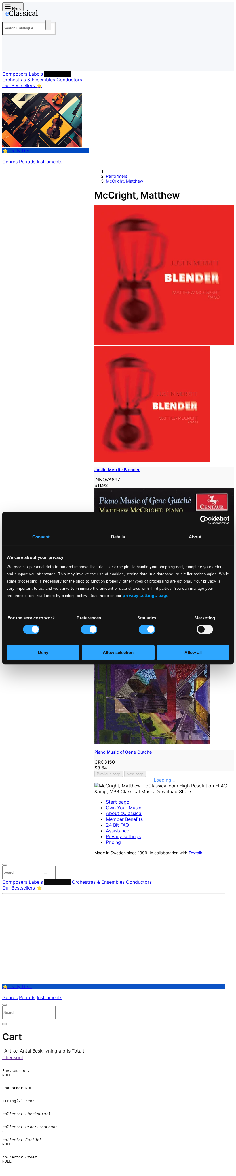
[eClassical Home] (47, 14)
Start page (117, 802)
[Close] (4, 865)
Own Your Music (123, 807)
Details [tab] (118, 536)
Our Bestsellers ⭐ (22, 85)
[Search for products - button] (48, 25)
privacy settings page (146, 595)
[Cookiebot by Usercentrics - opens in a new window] (204, 520)
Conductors (69, 80)
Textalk (195, 853)
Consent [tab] (41, 536)
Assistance (117, 831)
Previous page (109, 774)
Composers (14, 74)
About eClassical (124, 813)
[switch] (89, 629)
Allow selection (118, 652)
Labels (36, 74)
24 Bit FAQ (117, 825)
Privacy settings (123, 836)
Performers (57, 74)
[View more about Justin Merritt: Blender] (164, 343)
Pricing (113, 842)
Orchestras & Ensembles (28, 80)
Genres (10, 161)
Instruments (49, 161)
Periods (27, 161)
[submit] (45, 873)
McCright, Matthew (124, 181)
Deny (43, 652)
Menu (16, 8)
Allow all (193, 652)
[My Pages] (10, 62)
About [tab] (195, 536)
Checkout (12, 1057)
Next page (135, 774)
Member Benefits (124, 819)
